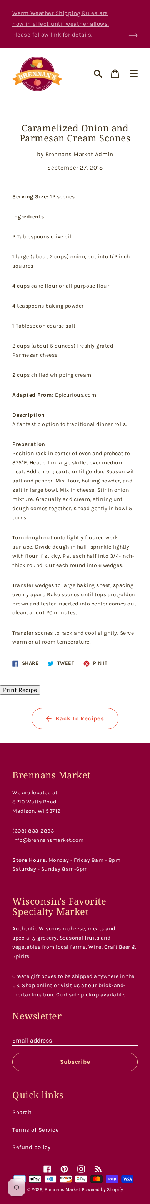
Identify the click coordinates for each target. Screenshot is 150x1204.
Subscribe (75, 1061)
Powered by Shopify (102, 1189)
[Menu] (133, 73)
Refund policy (31, 1147)
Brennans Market (62, 1189)
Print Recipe (20, 689)
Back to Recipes (79, 718)
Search (22, 1112)
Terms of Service (35, 1129)
